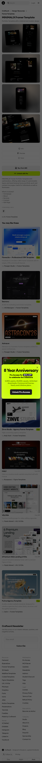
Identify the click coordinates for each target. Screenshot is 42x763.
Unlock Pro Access (21, 392)
